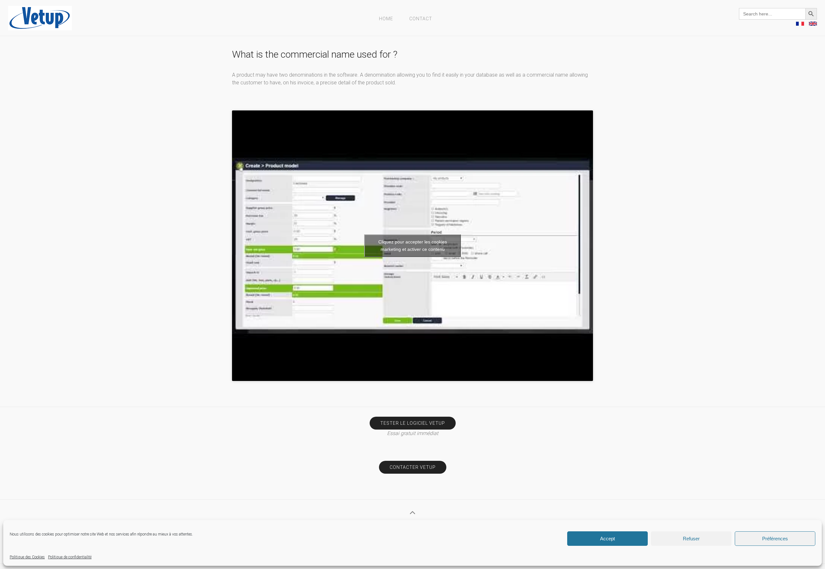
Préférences (775, 538)
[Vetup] (40, 17)
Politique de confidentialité (70, 557)
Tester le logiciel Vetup (412, 423)
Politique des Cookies (27, 557)
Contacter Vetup (413, 467)
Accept (607, 538)
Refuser (691, 538)
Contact (420, 18)
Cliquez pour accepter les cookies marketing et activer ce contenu (412, 245)
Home (386, 18)
